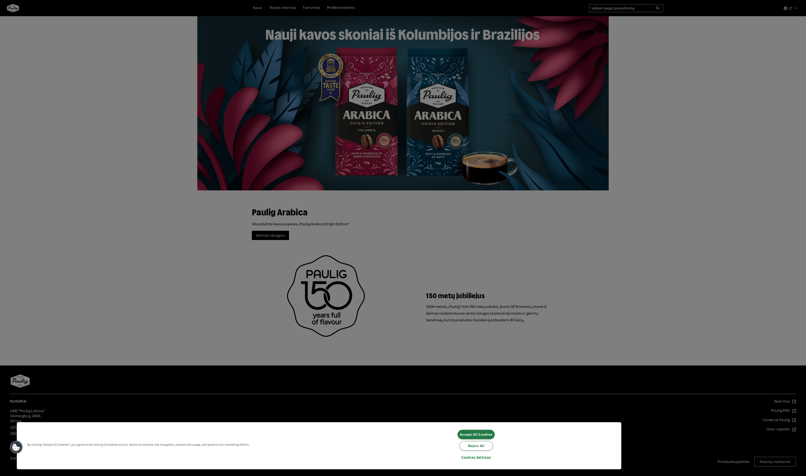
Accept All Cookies (476, 434)
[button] (16, 447)
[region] (319, 445)
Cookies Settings (476, 457)
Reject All (476, 446)
